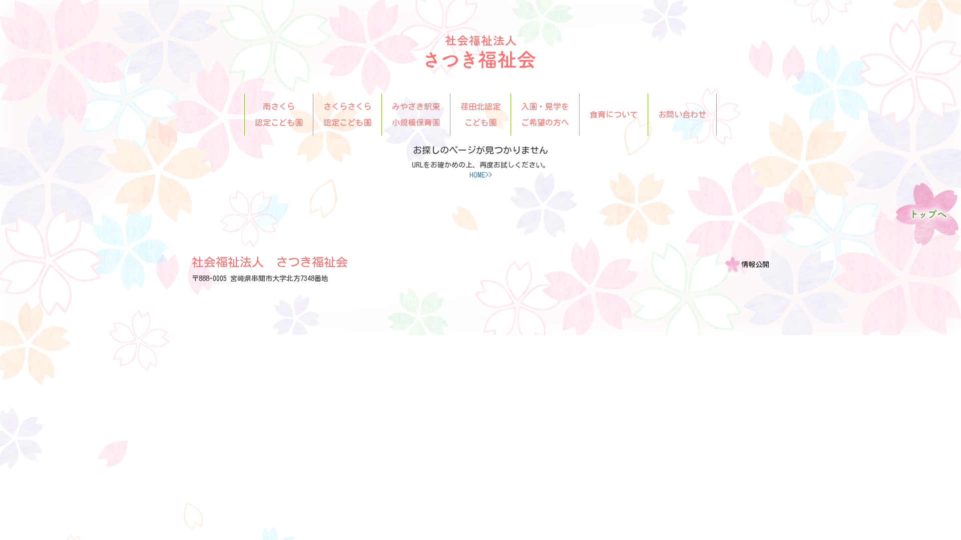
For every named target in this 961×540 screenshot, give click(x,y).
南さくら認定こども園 (279, 114)
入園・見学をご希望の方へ (545, 114)
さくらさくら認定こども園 (347, 114)
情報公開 (755, 264)
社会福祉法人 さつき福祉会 (270, 262)
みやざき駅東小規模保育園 (416, 114)
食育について (614, 114)
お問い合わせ (682, 114)
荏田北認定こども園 (480, 114)
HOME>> (480, 175)
